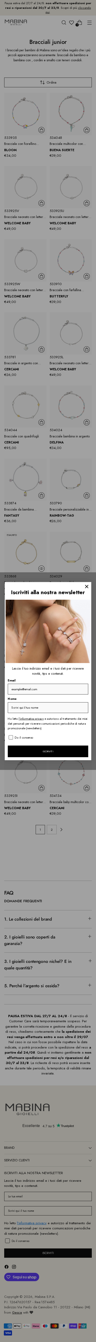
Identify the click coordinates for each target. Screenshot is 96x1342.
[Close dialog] (86, 586)
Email (11, 680)
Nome (12, 699)
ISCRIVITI (48, 751)
